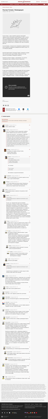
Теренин (7, 129)
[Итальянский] (31, 413)
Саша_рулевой (7, 322)
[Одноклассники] (5, 413)
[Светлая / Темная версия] (44, 4)
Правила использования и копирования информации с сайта (10, 409)
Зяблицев (8, 181)
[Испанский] (33, 413)
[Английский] (27, 413)
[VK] (7, 413)
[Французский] (35, 413)
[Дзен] (9, 413)
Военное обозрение (6, 7)
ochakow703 (7, 302)
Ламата (6, 189)
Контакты (32, 404)
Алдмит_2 (11, 251)
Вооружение (16, 4)
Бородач (8, 149)
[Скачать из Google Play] (14, 413)
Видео (30, 4)
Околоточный (10, 357)
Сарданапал (7, 309)
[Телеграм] (2, 413)
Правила (40, 404)
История (22, 4)
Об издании (36, 404)
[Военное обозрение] (24, 2)
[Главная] (2, 4)
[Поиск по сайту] (46, 4)
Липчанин (7, 263)
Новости (11, 4)
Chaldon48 (9, 175)
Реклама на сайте (27, 404)
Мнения (26, 4)
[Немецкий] (29, 413)
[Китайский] (36, 413)
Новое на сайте (35, 4)
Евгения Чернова (5, 101)
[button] (38, 2)
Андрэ (6, 376)
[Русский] (25, 413)
